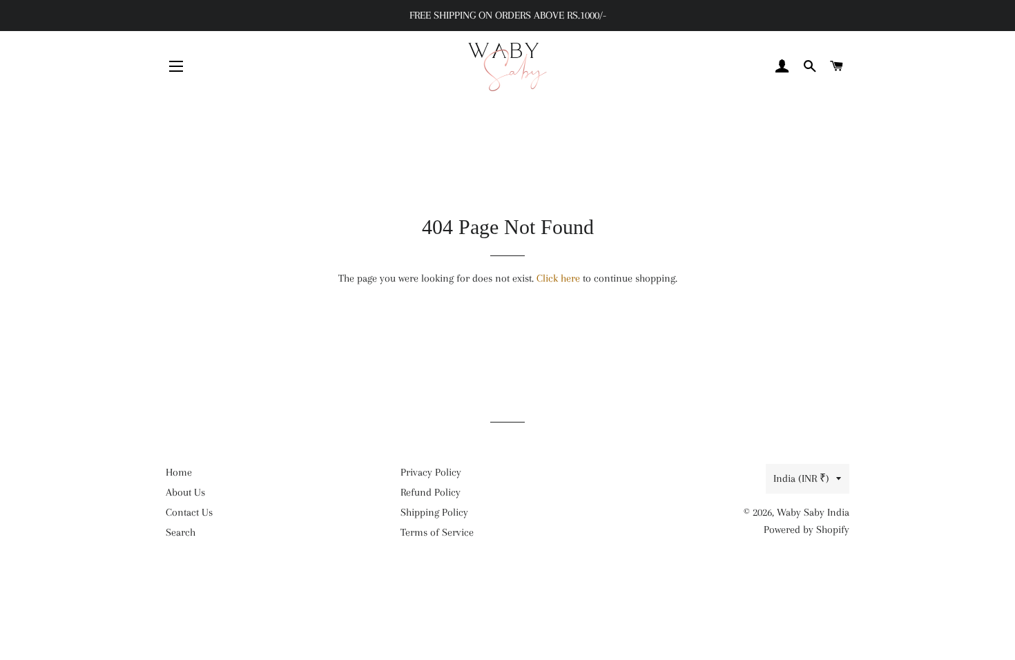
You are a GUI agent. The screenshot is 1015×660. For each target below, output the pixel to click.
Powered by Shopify (806, 529)
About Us (185, 492)
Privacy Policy (430, 472)
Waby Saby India (813, 512)
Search (180, 532)
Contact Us (189, 512)
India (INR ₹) (801, 478)
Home (179, 472)
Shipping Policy (434, 512)
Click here (558, 278)
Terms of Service (437, 532)
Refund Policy (430, 492)
